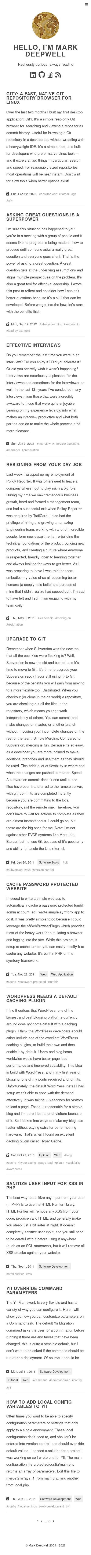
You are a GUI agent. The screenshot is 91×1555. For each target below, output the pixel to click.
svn (28, 870)
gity (10, 200)
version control (44, 870)
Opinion (44, 1155)
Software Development (54, 1266)
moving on (64, 618)
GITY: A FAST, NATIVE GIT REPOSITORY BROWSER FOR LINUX (39, 97)
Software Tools (49, 862)
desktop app (49, 194)
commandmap (60, 1380)
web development (52, 1506)
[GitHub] (42, 75)
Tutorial (13, 1380)
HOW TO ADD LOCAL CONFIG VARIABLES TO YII (39, 1404)
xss (29, 1274)
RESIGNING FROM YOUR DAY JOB (44, 464)
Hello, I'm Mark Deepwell (45, 50)
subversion (15, 870)
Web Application (62, 974)
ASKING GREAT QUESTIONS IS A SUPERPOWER (42, 217)
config (78, 1380)
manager (14, 450)
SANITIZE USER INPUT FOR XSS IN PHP (44, 1185)
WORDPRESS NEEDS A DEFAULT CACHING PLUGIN (42, 998)
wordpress (15, 1169)
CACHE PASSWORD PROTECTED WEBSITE (42, 886)
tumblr (53, 982)
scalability (74, 1162)
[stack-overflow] (51, 75)
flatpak (65, 194)
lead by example (19, 330)
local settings (28, 1506)
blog (69, 1155)
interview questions (67, 443)
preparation (31, 450)
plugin (60, 1162)
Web (43, 974)
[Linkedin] (33, 75)
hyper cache (27, 1162)
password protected (32, 982)
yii (9, 1387)
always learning (51, 324)
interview (45, 443)
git (74, 194)
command (41, 1380)
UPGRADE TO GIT (26, 639)
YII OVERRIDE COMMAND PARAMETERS (34, 1290)
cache (12, 982)
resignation (15, 624)
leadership (73, 324)
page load (46, 1162)
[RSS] (58, 75)
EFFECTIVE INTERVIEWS (33, 345)
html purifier (16, 1274)
